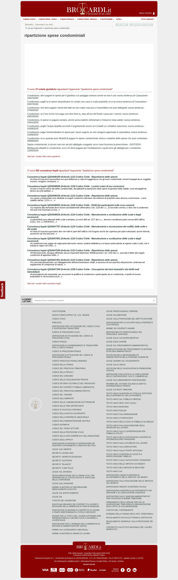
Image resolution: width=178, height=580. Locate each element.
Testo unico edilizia (116, 411)
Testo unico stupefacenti (119, 418)
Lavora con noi (89, 564)
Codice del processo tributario (68, 368)
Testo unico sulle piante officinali (124, 451)
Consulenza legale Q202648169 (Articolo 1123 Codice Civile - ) (72, 177)
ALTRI (118, 19)
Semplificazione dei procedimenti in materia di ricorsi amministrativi (129, 350)
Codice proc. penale (87, 19)
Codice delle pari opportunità (68, 406)
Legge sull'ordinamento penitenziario (126, 380)
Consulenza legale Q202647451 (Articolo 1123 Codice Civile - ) (72, 260)
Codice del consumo (62, 376)
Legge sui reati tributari (119, 390)
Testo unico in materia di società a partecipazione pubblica (124, 455)
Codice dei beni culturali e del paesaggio (73, 383)
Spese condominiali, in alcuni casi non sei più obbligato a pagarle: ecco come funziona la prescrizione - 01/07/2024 (84, 144)
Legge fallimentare (116, 315)
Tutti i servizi (147, 19)
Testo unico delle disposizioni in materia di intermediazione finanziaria (128, 438)
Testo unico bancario (117, 407)
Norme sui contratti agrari (120, 328)
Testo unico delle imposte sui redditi (125, 464)
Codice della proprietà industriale (70, 417)
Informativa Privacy (88, 561)
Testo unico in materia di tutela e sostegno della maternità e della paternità (129, 394)
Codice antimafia (60, 425)
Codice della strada (62, 365)
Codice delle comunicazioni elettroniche (73, 402)
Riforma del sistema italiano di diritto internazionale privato (126, 385)
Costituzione (106, 19)
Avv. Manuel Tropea (97, 555)
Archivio (121, 561)
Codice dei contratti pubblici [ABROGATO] (73, 387)
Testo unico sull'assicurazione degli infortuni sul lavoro (125, 427)
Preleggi (56, 323)
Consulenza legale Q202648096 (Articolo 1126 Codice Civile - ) (75, 186)
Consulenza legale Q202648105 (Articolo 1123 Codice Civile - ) (72, 196)
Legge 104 (57, 497)
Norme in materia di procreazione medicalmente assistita (69, 488)
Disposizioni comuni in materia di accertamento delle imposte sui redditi (127, 476)
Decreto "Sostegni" (62, 461)
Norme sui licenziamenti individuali (70, 530)
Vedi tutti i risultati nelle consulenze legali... (44, 283)
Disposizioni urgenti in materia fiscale (126, 487)
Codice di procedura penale (66, 351)
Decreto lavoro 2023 (62, 453)
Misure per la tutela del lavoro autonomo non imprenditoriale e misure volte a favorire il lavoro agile (76, 518)
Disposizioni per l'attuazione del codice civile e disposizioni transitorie (76, 327)
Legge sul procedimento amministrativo (127, 345)
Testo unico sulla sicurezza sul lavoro (126, 443)
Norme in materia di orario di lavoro (71, 533)
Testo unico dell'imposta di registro (125, 468)
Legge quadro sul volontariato (122, 361)
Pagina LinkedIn (135, 569)
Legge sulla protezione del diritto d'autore (129, 319)
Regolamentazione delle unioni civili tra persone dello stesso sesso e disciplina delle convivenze (73, 478)
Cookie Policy (102, 561)
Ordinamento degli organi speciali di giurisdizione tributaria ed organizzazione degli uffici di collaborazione (128, 504)
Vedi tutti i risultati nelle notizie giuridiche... (44, 156)
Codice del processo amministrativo (71, 391)
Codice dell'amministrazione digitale (71, 421)
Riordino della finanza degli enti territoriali (129, 514)
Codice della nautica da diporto (68, 413)
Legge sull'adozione (62, 483)
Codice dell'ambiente (63, 398)
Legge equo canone (116, 342)
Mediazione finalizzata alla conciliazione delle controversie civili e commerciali (127, 375)
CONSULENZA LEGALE (141, 24)
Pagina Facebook (123, 569)
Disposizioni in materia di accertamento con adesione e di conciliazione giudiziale (129, 492)
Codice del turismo (62, 395)
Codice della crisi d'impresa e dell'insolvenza (75, 436)
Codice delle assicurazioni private (70, 380)
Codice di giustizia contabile (67, 410)
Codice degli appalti (62, 440)
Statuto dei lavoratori (64, 501)
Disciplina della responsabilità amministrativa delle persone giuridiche (127, 356)
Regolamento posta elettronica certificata (129, 518)
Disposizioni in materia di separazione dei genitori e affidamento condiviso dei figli (74, 444)
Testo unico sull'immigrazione (122, 414)
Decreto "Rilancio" (61, 464)
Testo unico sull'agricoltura (121, 447)
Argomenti (38, 28)
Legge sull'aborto (61, 449)
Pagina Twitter (129, 569)
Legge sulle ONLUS (115, 365)
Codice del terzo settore (65, 428)
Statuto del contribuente (119, 510)
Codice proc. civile (48, 19)
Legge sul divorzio (62, 472)
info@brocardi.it (73, 561)
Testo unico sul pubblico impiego (123, 399)
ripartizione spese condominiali (56, 28)
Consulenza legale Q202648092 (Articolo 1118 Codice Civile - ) (80, 205)
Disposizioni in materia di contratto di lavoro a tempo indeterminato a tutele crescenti (76, 511)
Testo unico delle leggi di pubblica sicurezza (130, 422)
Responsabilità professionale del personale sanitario (124, 333)
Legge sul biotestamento (65, 493)
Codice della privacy (63, 372)
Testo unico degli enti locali (121, 403)
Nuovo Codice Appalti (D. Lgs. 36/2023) (70, 315)
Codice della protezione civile (68, 432)
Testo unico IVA (114, 471)
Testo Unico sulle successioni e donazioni (128, 460)
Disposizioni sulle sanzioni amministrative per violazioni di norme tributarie (128, 497)
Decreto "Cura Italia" (63, 468)
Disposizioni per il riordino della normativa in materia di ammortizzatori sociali (76, 525)
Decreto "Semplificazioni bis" (67, 457)
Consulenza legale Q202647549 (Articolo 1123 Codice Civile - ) (72, 250)
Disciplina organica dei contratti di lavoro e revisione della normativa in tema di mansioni (75, 505)
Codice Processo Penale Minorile (69, 361)
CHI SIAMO (122, 24)
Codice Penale (67, 19)
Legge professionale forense (122, 311)
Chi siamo (112, 561)
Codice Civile (29, 19)
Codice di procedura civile (66, 332)
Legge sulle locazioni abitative (122, 338)
